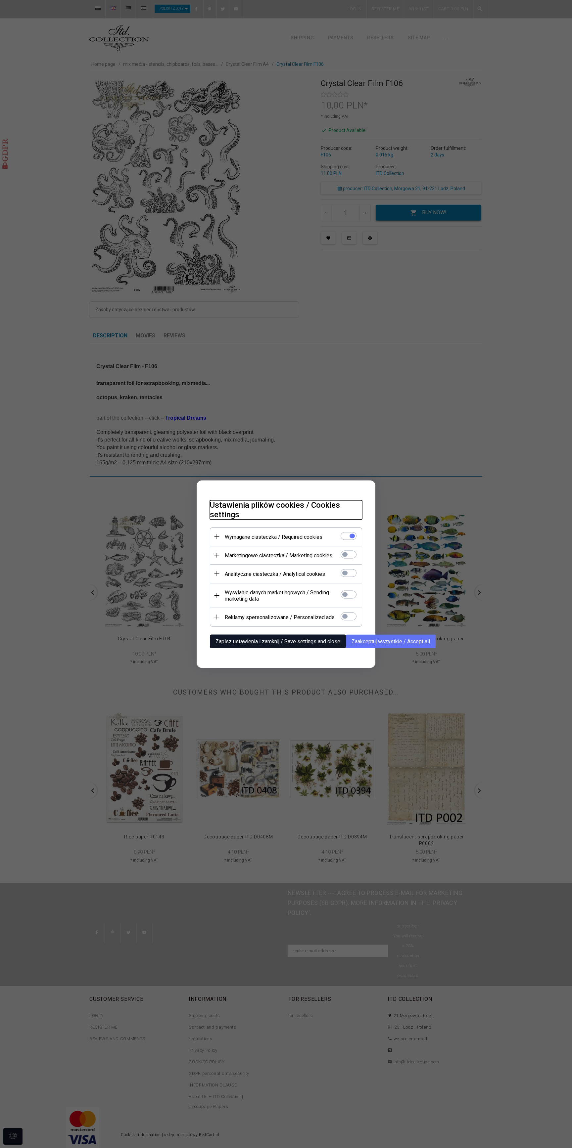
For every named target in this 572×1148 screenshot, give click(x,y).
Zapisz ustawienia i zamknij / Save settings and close (277, 641)
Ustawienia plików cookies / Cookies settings (275, 509)
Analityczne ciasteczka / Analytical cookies (275, 574)
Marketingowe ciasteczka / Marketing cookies (278, 555)
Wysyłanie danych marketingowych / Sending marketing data (277, 595)
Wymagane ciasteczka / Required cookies (273, 536)
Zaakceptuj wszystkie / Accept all (391, 641)
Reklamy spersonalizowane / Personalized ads (280, 617)
